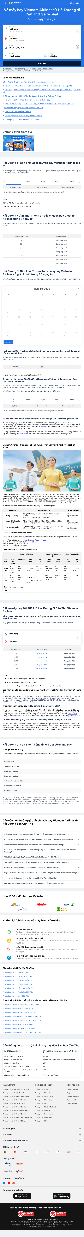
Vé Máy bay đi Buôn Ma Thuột (45, 1107)
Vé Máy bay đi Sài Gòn (43, 1089)
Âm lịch (8, 342)
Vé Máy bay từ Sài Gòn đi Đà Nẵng (15, 1107)
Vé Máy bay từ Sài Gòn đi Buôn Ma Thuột (17, 1117)
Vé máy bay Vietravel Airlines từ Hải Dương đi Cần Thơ (22, 1016)
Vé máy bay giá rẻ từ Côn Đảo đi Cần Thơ (17, 984)
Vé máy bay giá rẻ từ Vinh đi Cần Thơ (16, 996)
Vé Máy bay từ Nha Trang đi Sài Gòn (16, 1089)
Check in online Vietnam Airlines (34, 540)
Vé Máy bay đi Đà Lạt (42, 1103)
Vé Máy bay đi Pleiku (42, 1110)
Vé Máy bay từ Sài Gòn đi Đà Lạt (14, 1114)
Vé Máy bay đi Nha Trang (44, 1096)
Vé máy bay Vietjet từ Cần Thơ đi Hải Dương (18, 1024)
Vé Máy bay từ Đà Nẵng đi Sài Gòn (15, 1110)
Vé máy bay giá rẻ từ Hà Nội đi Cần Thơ (17, 972)
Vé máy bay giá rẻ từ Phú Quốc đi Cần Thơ (18, 992)
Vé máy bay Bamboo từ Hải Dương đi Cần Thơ (19, 1012)
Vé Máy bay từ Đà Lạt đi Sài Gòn (14, 1103)
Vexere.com (7, 69)
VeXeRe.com (43, 426)
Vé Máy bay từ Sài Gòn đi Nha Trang (16, 1096)
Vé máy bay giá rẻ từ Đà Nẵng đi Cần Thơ (17, 980)
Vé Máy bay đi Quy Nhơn (44, 1114)
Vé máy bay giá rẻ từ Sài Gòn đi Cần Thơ (17, 976)
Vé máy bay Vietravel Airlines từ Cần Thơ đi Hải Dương (22, 1032)
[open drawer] (5, 3)
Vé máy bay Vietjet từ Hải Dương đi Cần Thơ (18, 1008)
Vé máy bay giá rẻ (21, 69)
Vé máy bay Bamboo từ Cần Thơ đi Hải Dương (19, 1028)
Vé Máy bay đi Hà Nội (42, 1093)
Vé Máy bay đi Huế (41, 1121)
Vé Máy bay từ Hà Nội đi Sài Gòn (14, 1093)
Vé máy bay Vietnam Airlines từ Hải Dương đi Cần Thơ (23, 71)
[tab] (13, 182)
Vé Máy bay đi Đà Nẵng (43, 1100)
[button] (42, 834)
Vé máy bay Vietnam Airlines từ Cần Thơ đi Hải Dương (22, 1020)
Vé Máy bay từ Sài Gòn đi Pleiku (14, 1121)
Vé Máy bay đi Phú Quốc (43, 1117)
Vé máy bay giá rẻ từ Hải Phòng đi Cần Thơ (18, 988)
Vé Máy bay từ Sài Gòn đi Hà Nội (14, 1100)
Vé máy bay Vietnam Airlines (43, 69)
